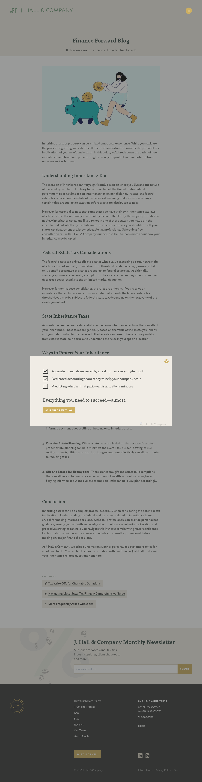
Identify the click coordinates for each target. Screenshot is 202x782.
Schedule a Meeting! (59, 410)
